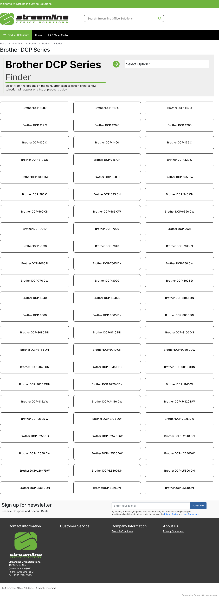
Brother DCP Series (52, 43)
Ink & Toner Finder (58, 35)
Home (38, 35)
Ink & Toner (17, 43)
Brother (33, 43)
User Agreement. (191, 514)
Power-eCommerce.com (205, 595)
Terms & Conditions (122, 531)
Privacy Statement (173, 531)
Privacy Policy (171, 514)
